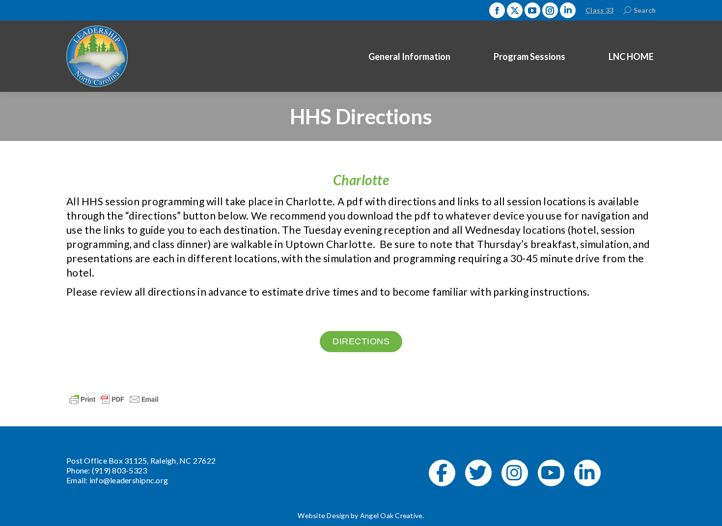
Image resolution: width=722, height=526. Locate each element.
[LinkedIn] (587, 473)
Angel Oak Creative (391, 515)
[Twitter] (478, 473)
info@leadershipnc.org (128, 480)
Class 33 (599, 10)
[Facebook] (442, 473)
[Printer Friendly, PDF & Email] (114, 398)
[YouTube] (551, 473)
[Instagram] (514, 473)
